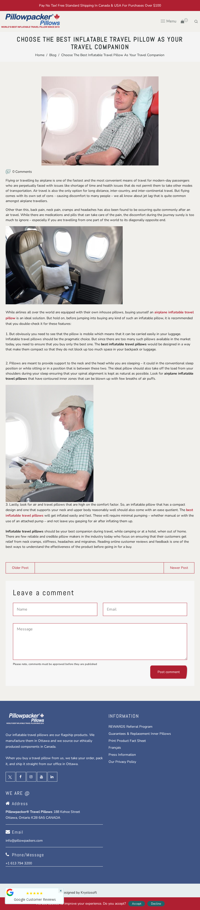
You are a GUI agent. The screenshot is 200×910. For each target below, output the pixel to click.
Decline (156, 904)
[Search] (196, 21)
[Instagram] (31, 777)
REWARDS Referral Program (130, 726)
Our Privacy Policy (122, 761)
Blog (52, 55)
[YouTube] (42, 777)
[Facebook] (21, 777)
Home (39, 55)
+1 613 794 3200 (19, 863)
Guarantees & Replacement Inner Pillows (140, 733)
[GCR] (10, 892)
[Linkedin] (52, 777)
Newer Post (179, 567)
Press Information (122, 754)
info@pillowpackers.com (24, 840)
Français (115, 747)
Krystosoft (89, 892)
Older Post (20, 567)
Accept (136, 904)
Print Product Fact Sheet (127, 740)
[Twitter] (10, 777)
